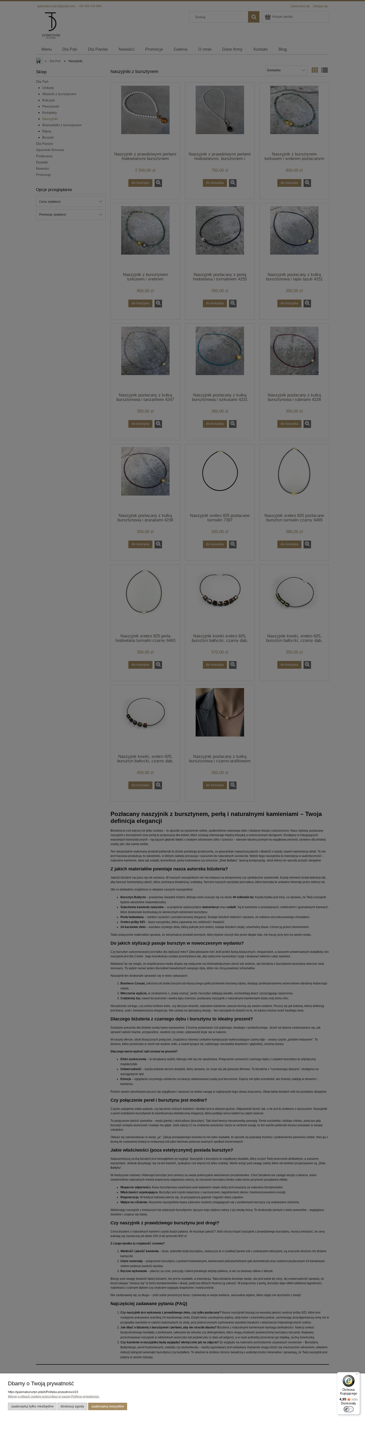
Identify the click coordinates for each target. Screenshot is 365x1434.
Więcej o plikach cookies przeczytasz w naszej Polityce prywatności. (54, 1396)
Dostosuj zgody (72, 1406)
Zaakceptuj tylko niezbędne (32, 1406)
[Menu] (357, 1375)
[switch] (349, 1409)
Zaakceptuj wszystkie (107, 1406)
